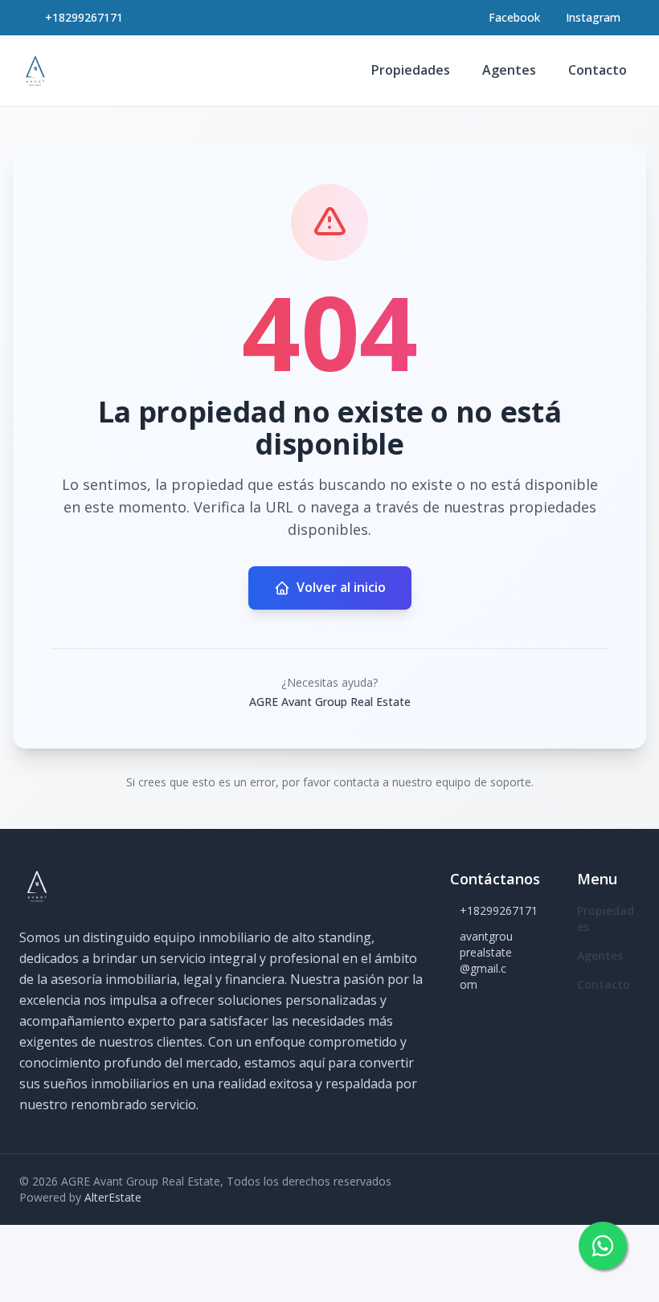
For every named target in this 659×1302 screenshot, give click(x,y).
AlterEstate (112, 1197)
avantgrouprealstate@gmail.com (486, 960)
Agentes (509, 70)
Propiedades (410, 70)
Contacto (597, 70)
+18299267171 (84, 17)
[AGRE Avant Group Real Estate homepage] (35, 70)
